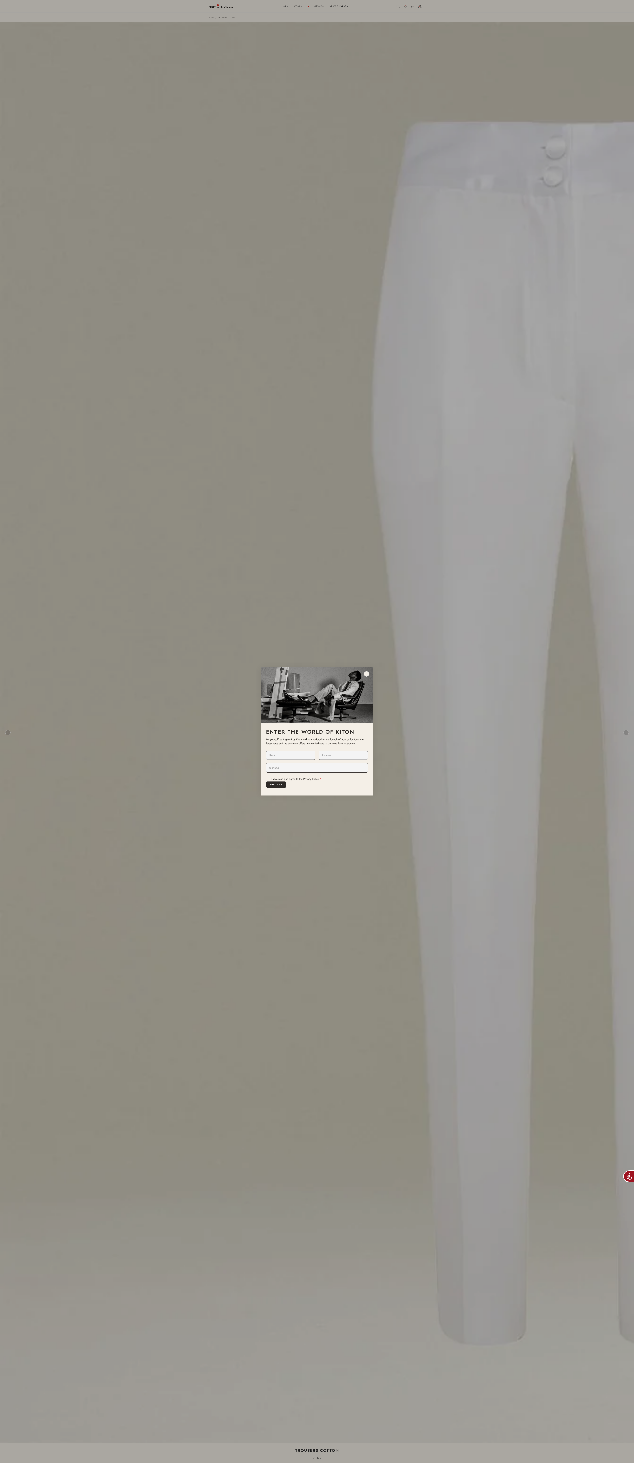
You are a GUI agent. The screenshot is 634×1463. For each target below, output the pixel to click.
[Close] (366, 674)
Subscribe (276, 784)
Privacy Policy (311, 779)
